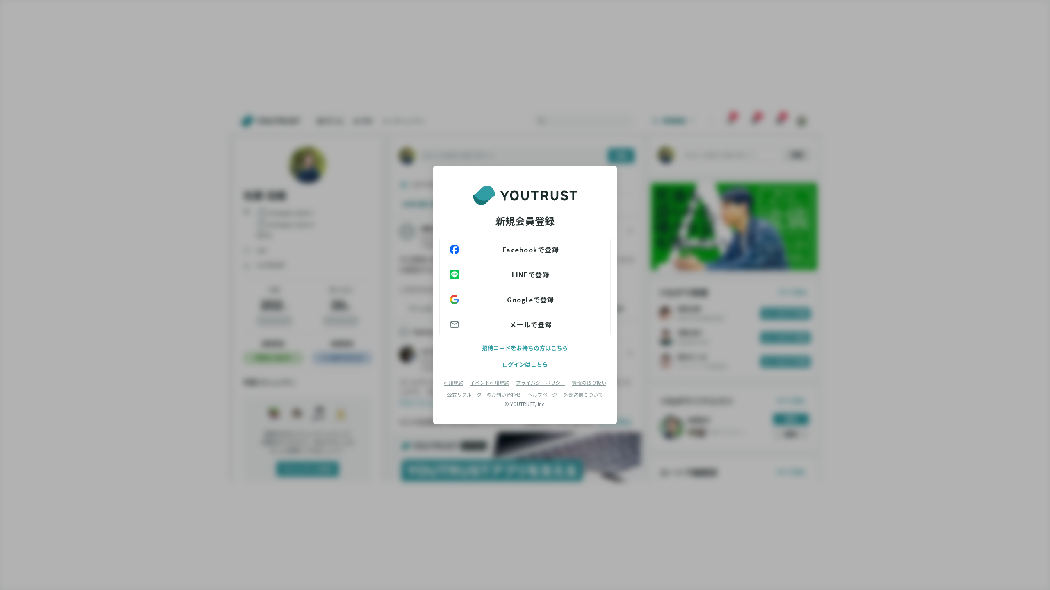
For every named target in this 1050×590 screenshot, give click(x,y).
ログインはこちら (525, 364)
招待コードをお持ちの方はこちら (525, 348)
